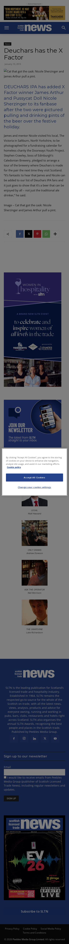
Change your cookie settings (34, 487)
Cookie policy (14, 467)
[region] (34, 472)
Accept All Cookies (34, 477)
